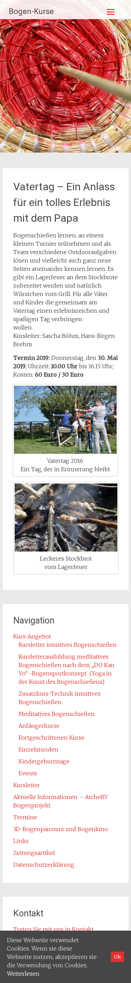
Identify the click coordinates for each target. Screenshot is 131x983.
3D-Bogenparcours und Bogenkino (60, 829)
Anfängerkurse (39, 725)
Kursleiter (26, 785)
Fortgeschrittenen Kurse (52, 737)
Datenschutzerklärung (43, 864)
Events (28, 773)
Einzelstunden (38, 749)
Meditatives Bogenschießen (57, 713)
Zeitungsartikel (34, 852)
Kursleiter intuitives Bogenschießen (68, 644)
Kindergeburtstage (44, 761)
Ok (117, 957)
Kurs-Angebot (32, 636)
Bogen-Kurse (31, 11)
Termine (25, 817)
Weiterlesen (23, 973)
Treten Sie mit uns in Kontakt (53, 929)
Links (21, 840)
